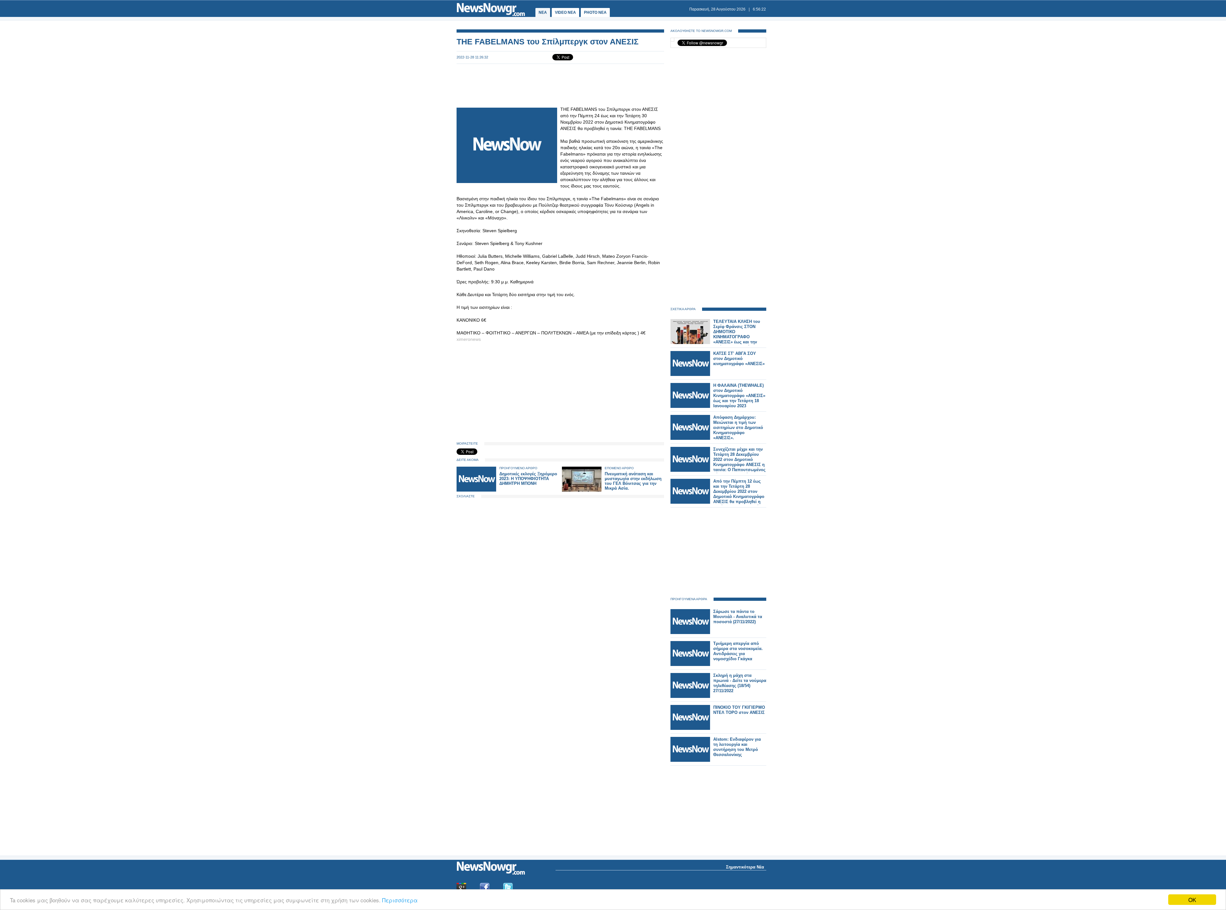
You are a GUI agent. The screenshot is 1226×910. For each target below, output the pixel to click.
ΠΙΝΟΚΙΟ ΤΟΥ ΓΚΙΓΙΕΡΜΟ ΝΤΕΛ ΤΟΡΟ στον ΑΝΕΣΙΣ (739, 710)
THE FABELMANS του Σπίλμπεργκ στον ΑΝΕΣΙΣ (548, 41)
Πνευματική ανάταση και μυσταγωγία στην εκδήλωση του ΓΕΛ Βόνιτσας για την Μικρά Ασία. (633, 481)
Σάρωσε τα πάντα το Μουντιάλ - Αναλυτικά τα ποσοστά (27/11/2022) (737, 616)
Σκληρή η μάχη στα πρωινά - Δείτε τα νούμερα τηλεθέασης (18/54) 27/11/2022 (739, 683)
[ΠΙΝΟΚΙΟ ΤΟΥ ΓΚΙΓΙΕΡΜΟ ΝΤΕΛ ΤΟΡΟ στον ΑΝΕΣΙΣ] (690, 728)
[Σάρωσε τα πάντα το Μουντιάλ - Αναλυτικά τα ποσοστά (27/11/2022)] (690, 632)
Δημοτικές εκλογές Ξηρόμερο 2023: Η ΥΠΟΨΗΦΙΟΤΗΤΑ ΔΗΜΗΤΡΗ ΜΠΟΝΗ (528, 478)
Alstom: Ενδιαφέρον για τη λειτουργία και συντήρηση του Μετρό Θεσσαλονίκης (737, 747)
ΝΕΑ (543, 12)
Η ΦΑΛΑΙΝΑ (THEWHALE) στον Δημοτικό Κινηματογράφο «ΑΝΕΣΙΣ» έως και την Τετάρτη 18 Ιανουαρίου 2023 (739, 395)
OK (1192, 900)
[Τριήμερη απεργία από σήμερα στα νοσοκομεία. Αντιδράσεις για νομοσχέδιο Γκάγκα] (690, 664)
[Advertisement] (560, 85)
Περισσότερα (400, 900)
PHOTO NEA (595, 12)
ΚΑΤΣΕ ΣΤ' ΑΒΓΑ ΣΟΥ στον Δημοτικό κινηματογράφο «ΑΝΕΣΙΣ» (739, 358)
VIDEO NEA (565, 12)
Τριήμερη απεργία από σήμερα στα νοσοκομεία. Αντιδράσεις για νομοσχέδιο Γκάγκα (738, 651)
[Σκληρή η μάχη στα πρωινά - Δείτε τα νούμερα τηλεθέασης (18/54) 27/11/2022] (690, 696)
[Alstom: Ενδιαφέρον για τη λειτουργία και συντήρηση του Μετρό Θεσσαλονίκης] (690, 760)
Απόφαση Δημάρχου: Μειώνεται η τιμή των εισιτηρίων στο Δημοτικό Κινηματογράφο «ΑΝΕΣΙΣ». (738, 427)
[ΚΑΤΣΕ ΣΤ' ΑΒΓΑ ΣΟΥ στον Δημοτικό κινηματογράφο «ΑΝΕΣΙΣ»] (690, 374)
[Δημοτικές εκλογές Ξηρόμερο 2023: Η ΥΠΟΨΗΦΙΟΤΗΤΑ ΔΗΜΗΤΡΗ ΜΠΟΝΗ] (476, 490)
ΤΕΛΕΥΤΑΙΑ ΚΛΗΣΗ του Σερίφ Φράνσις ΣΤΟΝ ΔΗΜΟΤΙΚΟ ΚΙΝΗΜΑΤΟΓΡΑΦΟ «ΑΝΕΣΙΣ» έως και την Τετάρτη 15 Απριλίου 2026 (739, 334)
